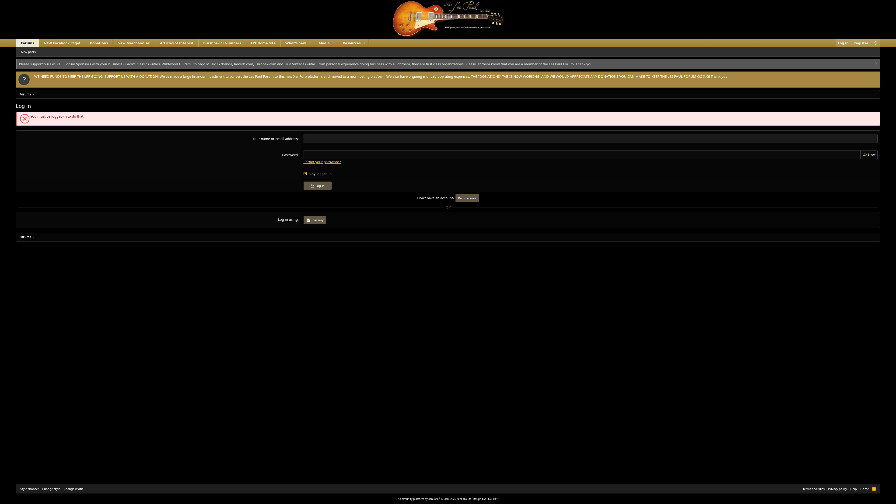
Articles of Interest (176, 43)
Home (864, 489)
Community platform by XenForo (435, 498)
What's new (295, 43)
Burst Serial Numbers (222, 43)
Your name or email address (275, 138)
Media (324, 43)
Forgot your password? (322, 161)
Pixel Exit (491, 498)
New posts (28, 52)
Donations (99, 43)
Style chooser (29, 489)
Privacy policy (837, 489)
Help (853, 489)
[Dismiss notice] (876, 64)
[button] (310, 43)
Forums (27, 43)
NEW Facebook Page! (62, 43)
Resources (351, 43)
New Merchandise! (134, 43)
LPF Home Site (263, 43)
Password (290, 154)
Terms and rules (814, 489)
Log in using (288, 219)
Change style (51, 489)
